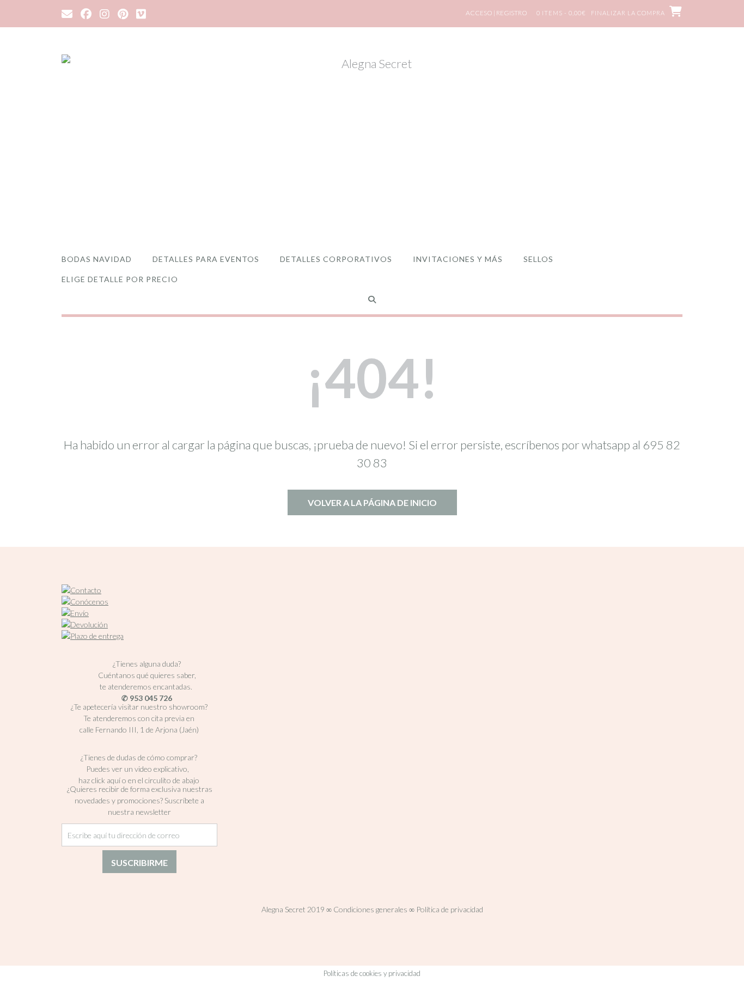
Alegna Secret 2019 (293, 909)
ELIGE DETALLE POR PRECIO (120, 279)
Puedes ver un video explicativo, (139, 768)
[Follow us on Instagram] (104, 13)
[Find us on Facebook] (86, 13)
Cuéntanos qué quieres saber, (147, 675)
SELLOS (538, 259)
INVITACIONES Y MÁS (458, 259)
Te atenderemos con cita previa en (138, 718)
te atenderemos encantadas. (146, 686)
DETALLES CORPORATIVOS (336, 259)
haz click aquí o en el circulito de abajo (138, 780)
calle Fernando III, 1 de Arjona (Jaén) (139, 729)
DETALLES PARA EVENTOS (206, 259)
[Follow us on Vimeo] (141, 13)
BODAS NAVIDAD (97, 259)
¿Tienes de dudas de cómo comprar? (139, 757)
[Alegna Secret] (372, 142)
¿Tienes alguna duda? (147, 663)
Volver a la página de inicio (372, 502)
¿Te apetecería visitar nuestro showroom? (139, 706)
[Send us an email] (67, 13)
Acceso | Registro (496, 13)
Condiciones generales (370, 909)
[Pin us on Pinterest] (123, 13)
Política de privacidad (449, 909)
